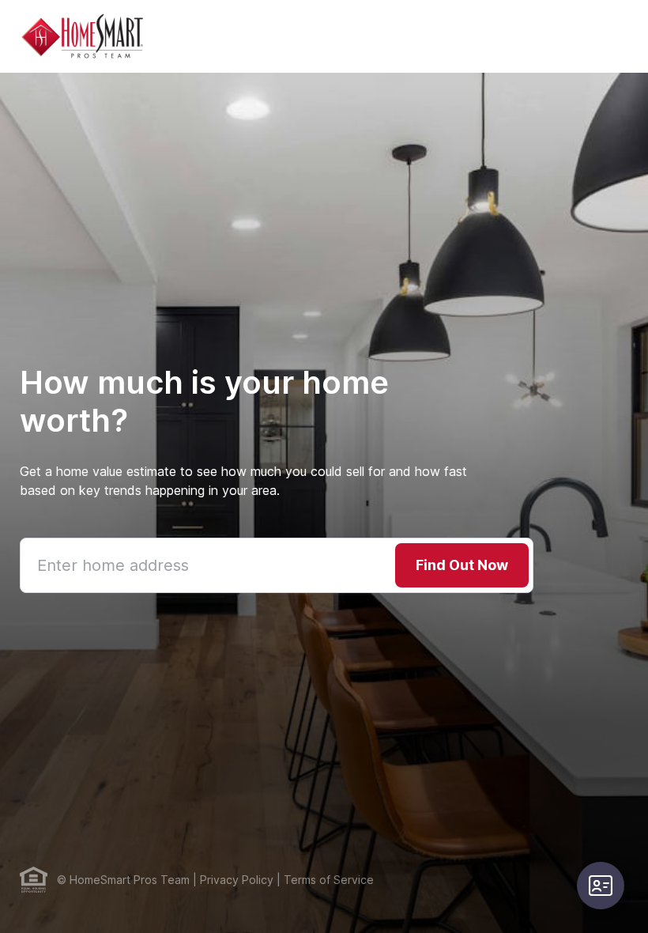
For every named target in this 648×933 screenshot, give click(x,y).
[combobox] (276, 565)
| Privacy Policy (231, 879)
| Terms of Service (323, 879)
